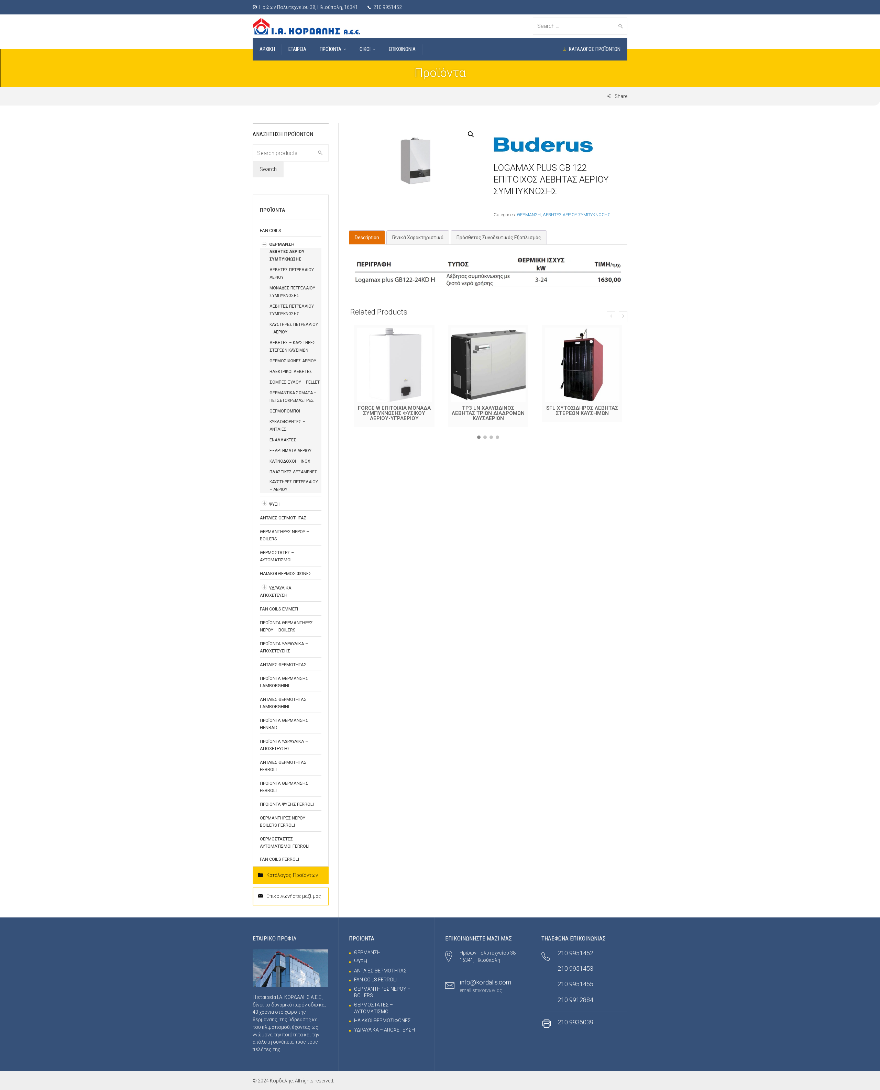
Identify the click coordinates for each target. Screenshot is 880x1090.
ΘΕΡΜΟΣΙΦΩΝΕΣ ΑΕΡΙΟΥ (293, 361)
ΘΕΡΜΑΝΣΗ (529, 214)
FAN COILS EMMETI (279, 609)
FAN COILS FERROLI (279, 859)
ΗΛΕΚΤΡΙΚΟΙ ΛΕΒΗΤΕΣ (291, 371)
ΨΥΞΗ (274, 504)
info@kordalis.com (485, 982)
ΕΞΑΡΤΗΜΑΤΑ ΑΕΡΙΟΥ (290, 450)
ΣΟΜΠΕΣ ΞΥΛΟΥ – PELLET (295, 382)
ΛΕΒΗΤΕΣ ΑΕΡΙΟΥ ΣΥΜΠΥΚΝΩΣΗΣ (576, 214)
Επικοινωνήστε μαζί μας (293, 896)
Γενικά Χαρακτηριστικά (417, 237)
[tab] (367, 237)
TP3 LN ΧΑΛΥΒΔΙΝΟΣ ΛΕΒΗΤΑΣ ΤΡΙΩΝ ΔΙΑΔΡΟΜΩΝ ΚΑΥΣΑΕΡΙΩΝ (394, 413)
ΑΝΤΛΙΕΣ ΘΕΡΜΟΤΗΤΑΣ (283, 517)
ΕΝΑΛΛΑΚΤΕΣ (283, 440)
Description (367, 237)
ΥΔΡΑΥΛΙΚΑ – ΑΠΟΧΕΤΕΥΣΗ (384, 1030)
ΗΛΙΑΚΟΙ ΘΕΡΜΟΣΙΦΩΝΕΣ (285, 573)
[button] (479, 437)
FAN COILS (270, 230)
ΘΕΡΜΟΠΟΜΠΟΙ (285, 411)
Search (268, 169)
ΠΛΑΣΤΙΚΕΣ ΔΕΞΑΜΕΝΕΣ (293, 472)
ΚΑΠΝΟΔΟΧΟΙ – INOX (290, 461)
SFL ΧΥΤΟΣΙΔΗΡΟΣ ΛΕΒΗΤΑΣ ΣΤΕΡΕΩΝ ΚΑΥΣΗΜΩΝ (488, 410)
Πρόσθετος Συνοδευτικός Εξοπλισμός (498, 237)
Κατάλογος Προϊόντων (292, 875)
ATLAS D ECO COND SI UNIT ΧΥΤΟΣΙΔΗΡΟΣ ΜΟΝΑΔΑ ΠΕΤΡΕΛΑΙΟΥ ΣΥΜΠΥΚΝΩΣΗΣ (582, 413)
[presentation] (611, 316)
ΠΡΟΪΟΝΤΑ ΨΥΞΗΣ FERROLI (287, 804)
